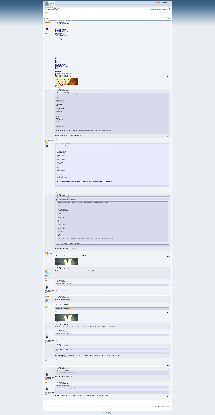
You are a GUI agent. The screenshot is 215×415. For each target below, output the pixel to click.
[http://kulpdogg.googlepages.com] (46, 33)
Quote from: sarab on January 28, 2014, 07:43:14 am (63, 385)
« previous (167, 17)
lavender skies (48, 267)
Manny (46, 252)
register (55, 7)
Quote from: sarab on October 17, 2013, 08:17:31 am (63, 92)
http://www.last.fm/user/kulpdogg (59, 85)
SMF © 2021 (107, 412)
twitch (56, 86)
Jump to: (155, 406)
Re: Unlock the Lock (60, 22)
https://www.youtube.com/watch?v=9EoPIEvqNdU (63, 390)
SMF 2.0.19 (103, 412)
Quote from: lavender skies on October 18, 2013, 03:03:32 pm (64, 283)
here (169, 9)
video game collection (58, 87)
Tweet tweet (57, 265)
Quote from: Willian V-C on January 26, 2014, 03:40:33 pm (63, 333)
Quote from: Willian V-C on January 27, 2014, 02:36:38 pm (63, 370)
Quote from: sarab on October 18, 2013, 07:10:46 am (63, 197)
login (52, 7)
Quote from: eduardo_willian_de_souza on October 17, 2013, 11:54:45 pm (66, 199)
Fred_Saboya (47, 296)
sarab (46, 139)
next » (170, 17)
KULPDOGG (47, 22)
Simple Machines (111, 412)
